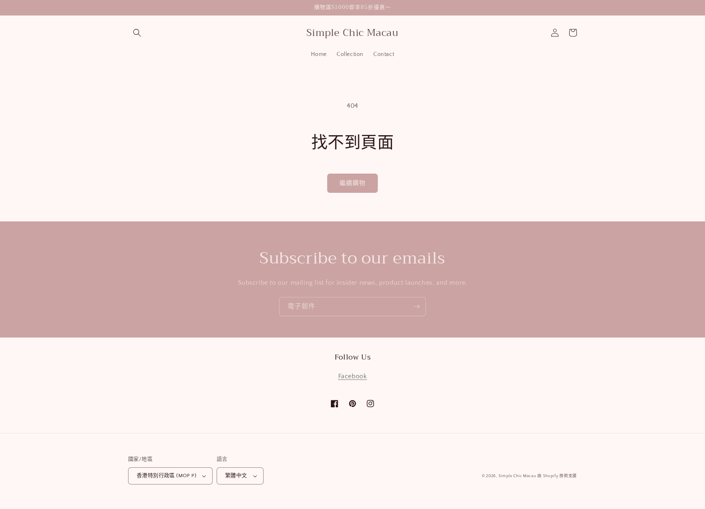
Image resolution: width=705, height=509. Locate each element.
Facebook (352, 376)
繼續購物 (352, 183)
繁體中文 (236, 475)
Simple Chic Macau (517, 476)
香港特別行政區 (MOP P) (166, 475)
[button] (137, 33)
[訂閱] (417, 306)
